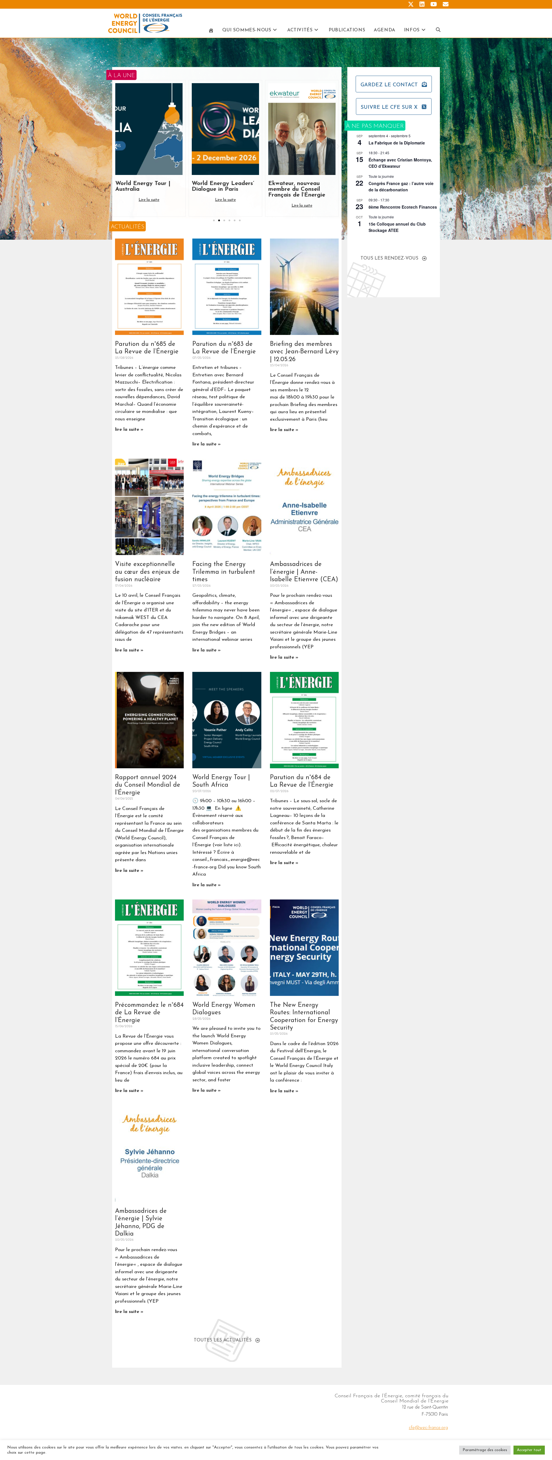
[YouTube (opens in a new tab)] (434, 4)
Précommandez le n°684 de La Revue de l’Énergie (149, 1013)
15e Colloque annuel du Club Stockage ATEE (397, 227)
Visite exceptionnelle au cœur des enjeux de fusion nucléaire (147, 572)
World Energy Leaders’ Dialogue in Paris (146, 186)
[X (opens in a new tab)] (411, 4)
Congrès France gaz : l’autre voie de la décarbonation (401, 186)
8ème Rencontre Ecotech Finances (403, 207)
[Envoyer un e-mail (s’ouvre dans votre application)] (444, 4)
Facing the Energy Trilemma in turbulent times (223, 572)
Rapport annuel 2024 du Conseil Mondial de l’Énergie (147, 785)
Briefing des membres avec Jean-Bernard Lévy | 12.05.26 (304, 352)
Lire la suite (149, 200)
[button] (115, 146)
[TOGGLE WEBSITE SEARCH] (438, 30)
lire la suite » (129, 429)
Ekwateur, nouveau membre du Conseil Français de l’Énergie (220, 189)
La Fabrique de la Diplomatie (397, 143)
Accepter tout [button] (529, 1450)
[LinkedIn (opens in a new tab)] (422, 4)
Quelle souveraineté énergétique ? (295, 186)
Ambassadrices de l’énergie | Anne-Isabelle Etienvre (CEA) (304, 572)
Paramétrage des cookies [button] (485, 1450)
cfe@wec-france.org (428, 1427)
